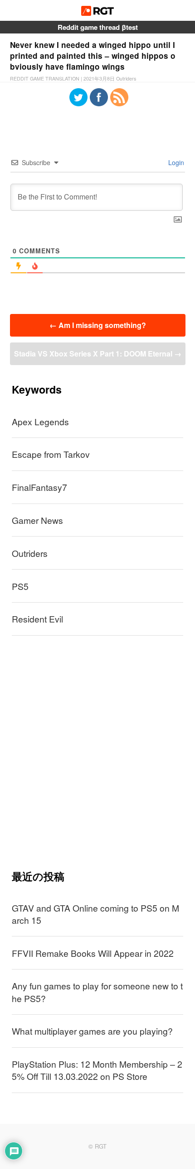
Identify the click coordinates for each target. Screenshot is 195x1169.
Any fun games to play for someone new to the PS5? (97, 991)
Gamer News (37, 520)
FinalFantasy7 (39, 487)
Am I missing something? (97, 325)
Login (175, 162)
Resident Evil (37, 619)
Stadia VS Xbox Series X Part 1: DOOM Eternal (97, 353)
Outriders (30, 553)
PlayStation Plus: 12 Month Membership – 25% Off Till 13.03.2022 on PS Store (97, 1070)
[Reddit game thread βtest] (97, 13)
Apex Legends (40, 421)
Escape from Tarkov (51, 454)
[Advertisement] (97, 752)
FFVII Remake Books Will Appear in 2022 (93, 953)
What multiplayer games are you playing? (92, 1031)
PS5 (20, 586)
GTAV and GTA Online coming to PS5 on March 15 (95, 914)
